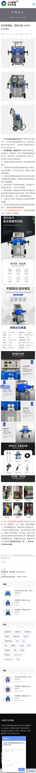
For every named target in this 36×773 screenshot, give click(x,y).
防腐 (17, 641)
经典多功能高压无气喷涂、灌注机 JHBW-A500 (24, 592)
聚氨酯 (22, 650)
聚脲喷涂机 (17, 631)
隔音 (18, 659)
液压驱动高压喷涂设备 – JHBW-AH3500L (14, 577)
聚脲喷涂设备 (16, 636)
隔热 (29, 645)
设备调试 (22, 645)
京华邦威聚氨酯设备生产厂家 (14, 210)
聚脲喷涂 (13, 645)
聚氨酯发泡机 (8, 631)
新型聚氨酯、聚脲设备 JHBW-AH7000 (13, 572)
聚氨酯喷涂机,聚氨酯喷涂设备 (23, 555)
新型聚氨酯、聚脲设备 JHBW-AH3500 (23, 611)
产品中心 (18, 17)
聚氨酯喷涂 (7, 654)
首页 (11, 17)
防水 (24, 641)
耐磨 (15, 650)
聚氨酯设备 (7, 650)
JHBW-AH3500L (8, 659)
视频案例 (7, 636)
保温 (6, 645)
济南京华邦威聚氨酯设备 (10, 521)
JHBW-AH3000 (8, 555)
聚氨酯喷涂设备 (8, 641)
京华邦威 (26, 636)
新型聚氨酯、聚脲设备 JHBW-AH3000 (23, 687)
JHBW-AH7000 (17, 654)
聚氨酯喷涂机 (28, 631)
